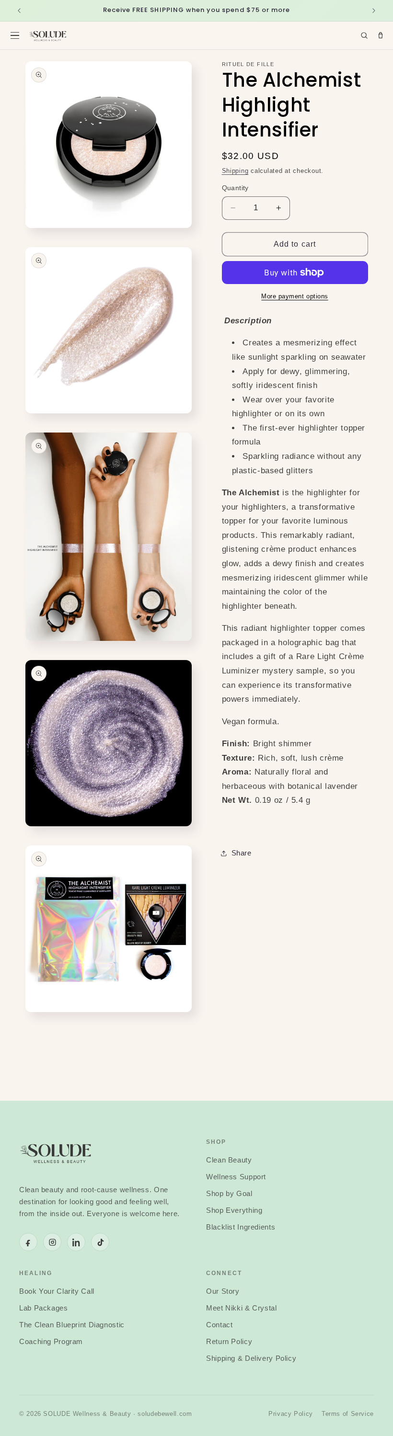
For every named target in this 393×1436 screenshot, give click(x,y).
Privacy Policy (290, 1413)
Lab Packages (43, 1308)
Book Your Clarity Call (56, 1291)
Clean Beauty (229, 1160)
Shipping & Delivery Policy (251, 1358)
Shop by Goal (229, 1193)
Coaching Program (51, 1341)
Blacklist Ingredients (240, 1227)
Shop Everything (234, 1210)
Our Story (223, 1291)
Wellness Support (236, 1177)
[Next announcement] (373, 10)
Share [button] (241, 853)
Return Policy (229, 1341)
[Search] (364, 35)
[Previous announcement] (19, 10)
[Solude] (48, 35)
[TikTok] (100, 1242)
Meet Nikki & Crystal (241, 1308)
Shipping (235, 171)
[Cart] (380, 35)
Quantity (235, 188)
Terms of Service (348, 1413)
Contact (219, 1325)
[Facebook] (28, 1242)
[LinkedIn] (76, 1242)
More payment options (294, 296)
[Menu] (15, 35)
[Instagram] (52, 1242)
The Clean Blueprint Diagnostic (72, 1325)
